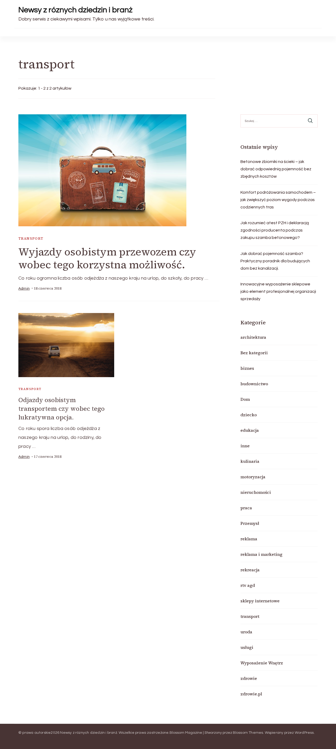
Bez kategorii (254, 353)
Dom (245, 399)
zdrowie (248, 678)
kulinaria (249, 461)
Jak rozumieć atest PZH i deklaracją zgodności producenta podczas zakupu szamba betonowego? (274, 230)
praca (246, 508)
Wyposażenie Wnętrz (261, 663)
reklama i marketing (261, 554)
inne (245, 446)
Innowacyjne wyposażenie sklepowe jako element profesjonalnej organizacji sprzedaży (278, 291)
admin (24, 288)
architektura (253, 337)
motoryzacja (252, 477)
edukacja (249, 430)
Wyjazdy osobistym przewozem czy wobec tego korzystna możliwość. (107, 258)
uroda (246, 632)
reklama (248, 539)
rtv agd (247, 585)
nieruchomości (255, 492)
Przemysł (249, 523)
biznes (247, 368)
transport (31, 238)
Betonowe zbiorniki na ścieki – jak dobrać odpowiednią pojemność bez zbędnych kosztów (275, 169)
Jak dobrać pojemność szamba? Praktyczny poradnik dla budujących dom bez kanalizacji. (275, 261)
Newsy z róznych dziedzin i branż (75, 10)
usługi (246, 647)
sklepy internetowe (260, 601)
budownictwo (254, 384)
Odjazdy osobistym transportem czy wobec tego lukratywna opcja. (61, 409)
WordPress (304, 733)
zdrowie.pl (251, 694)
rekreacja (250, 570)
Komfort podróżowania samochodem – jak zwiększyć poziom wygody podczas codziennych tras (278, 199)
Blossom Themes (248, 733)
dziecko (248, 415)
